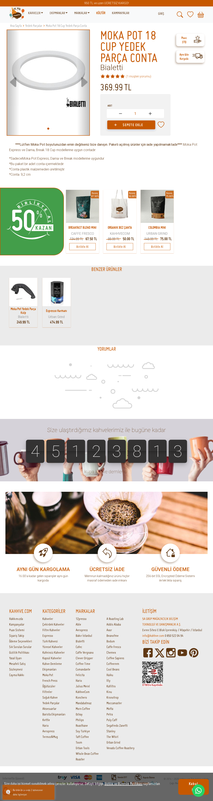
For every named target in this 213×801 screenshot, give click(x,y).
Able (78, 624)
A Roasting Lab (115, 619)
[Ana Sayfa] (17, 13)
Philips (80, 720)
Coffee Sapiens (115, 658)
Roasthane (82, 725)
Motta (109, 709)
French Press (49, 680)
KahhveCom (83, 692)
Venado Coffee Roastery (120, 748)
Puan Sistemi (17, 630)
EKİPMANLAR (58, 13)
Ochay (79, 714)
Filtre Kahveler (51, 630)
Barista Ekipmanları (54, 714)
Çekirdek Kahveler (53, 624)
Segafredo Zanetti (117, 725)
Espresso (47, 635)
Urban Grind (113, 742)
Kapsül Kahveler (52, 658)
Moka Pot (47, 675)
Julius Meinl (83, 686)
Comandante (83, 669)
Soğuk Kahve (50, 697)
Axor (109, 630)
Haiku (109, 675)
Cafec (79, 647)
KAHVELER (34, 13)
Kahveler (47, 619)
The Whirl (112, 737)
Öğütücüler (48, 686)
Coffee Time (83, 664)
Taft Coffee (82, 737)
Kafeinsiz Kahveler (53, 652)
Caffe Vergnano (85, 652)
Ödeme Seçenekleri (20, 641)
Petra (109, 714)
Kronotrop (112, 697)
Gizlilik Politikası (19, 652)
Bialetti (111, 67)
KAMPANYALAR (120, 13)
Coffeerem (112, 664)
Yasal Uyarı (15, 658)
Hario (45, 725)
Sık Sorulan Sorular (20, 647)
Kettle (46, 720)
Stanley (110, 731)
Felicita (80, 675)
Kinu (109, 692)
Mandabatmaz (84, 703)
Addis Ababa (113, 624)
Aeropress (48, 731)
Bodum (110, 641)
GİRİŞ (161, 13)
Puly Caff (111, 720)
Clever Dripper (84, 658)
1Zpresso (81, 619)
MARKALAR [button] (81, 13)
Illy (108, 680)
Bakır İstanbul (84, 635)
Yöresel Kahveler (52, 647)
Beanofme (112, 635)
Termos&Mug (50, 737)
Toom (79, 742)
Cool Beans (112, 669)
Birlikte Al (82, 247)
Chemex (111, 652)
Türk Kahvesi (50, 641)
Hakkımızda (16, 619)
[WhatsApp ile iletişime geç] (198, 790)
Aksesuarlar (49, 709)
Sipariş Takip (16, 635)
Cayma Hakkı (16, 675)
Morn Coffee (83, 709)
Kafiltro (111, 686)
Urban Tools (82, 748)
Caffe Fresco (113, 647)
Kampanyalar (16, 624)
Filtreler (47, 692)
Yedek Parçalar (50, 703)
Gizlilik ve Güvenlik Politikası (123, 783)
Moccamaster (114, 703)
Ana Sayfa (16, 26)
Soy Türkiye (83, 731)
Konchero (81, 697)
